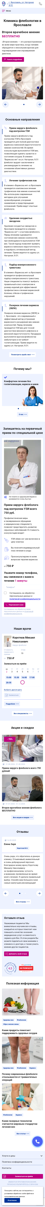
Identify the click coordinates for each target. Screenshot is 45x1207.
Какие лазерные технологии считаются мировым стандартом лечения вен (19, 1124)
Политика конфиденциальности (17, 1162)
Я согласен (12, 1200)
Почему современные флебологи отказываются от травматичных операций (19, 1077)
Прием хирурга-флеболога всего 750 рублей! (21, 769)
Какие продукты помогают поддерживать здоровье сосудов (19, 1031)
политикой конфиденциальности (25, 599)
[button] (5, 104)
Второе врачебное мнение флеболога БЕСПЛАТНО (22, 809)
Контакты (6, 1168)
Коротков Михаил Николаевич (23, 639)
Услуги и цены (8, 1156)
